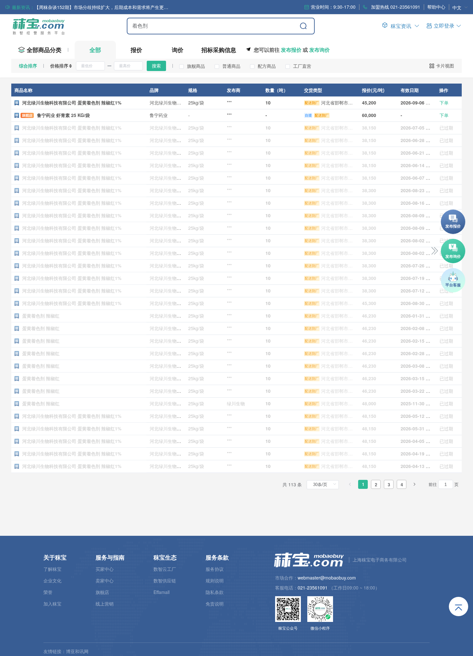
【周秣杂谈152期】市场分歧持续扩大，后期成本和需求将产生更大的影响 (102, 7)
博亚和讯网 (77, 651)
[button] (444, 26)
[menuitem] (460, 7)
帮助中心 (436, 7)
